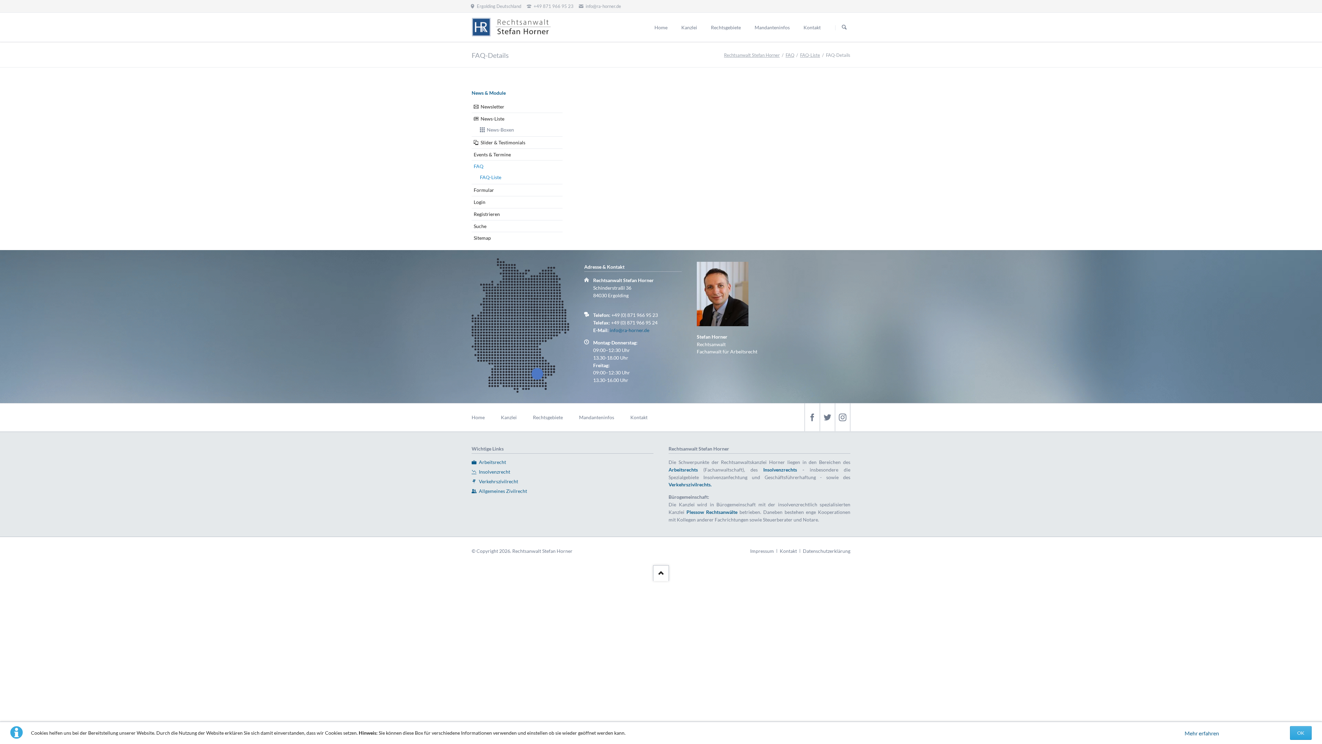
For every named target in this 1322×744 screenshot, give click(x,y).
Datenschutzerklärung (826, 551)
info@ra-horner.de (629, 330)
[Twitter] (827, 417)
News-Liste (492, 119)
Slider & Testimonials (503, 142)
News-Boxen (500, 130)
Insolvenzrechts (780, 470)
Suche (480, 226)
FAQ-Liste (810, 55)
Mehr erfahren (1202, 733)
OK (1300, 733)
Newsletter (492, 107)
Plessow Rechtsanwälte (711, 512)
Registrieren (487, 214)
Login (479, 202)
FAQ (790, 55)
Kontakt (639, 417)
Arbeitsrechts (683, 470)
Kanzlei (509, 417)
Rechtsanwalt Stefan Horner (752, 55)
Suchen (844, 27)
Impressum (762, 551)
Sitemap (482, 238)
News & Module (489, 93)
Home (478, 417)
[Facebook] (812, 417)
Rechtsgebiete (548, 417)
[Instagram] (842, 417)
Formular (484, 190)
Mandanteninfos (596, 417)
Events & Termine (492, 154)
